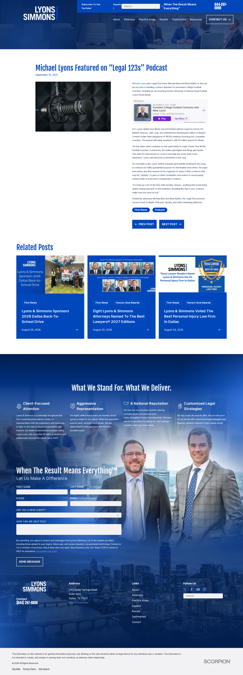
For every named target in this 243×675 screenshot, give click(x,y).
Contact (136, 622)
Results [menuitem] (164, 19)
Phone (20, 498)
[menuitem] (16, 669)
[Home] (40, 13)
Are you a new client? (31, 509)
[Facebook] (191, 589)
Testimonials (139, 616)
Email (73, 498)
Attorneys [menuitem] (129, 19)
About (135, 589)
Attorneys (137, 595)
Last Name (77, 486)
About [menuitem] (116, 19)
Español (117, 6)
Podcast (160, 209)
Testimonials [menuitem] (179, 19)
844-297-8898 (220, 6)
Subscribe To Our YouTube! (91, 6)
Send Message (29, 561)
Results (136, 611)
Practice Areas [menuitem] (147, 19)
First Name (23, 486)
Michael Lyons (139, 83)
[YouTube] (198, 589)
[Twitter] (185, 589)
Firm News (141, 209)
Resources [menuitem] (196, 19)
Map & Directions (78, 602)
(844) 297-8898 (27, 603)
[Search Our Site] (162, 6)
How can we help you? (31, 521)
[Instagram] (204, 589)
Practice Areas (140, 600)
